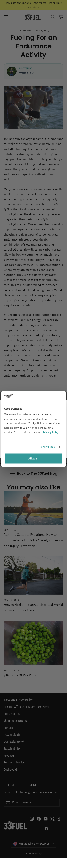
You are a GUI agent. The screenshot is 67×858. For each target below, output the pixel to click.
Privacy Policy (51, 432)
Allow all (33, 458)
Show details (48, 446)
